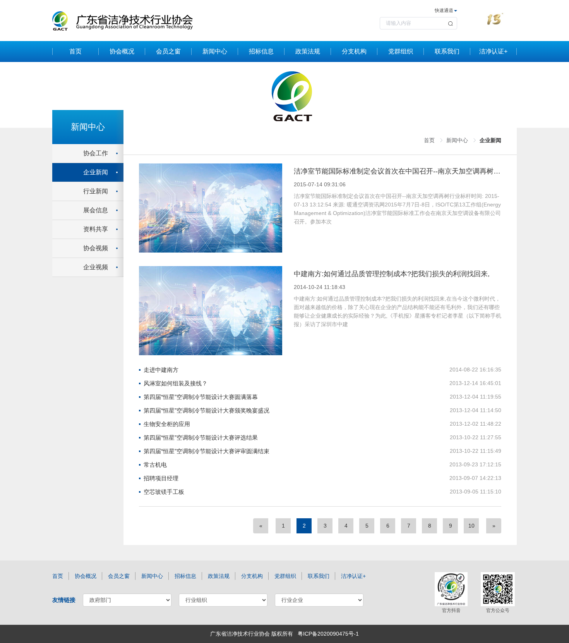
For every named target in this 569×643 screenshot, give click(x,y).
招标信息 (261, 51)
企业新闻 (95, 172)
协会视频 (95, 248)
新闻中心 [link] (457, 140)
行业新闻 (95, 191)
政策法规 (307, 51)
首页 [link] (429, 140)
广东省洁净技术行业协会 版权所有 (251, 634)
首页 (75, 51)
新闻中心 (214, 51)
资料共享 (95, 229)
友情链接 (63, 600)
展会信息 (95, 210)
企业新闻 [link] (490, 140)
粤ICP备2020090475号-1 (328, 634)
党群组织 (400, 51)
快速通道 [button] (444, 10)
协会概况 (122, 51)
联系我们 (447, 51)
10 (471, 526)
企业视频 (95, 267)
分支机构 (354, 51)
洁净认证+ (493, 51)
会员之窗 (168, 51)
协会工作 (95, 153)
